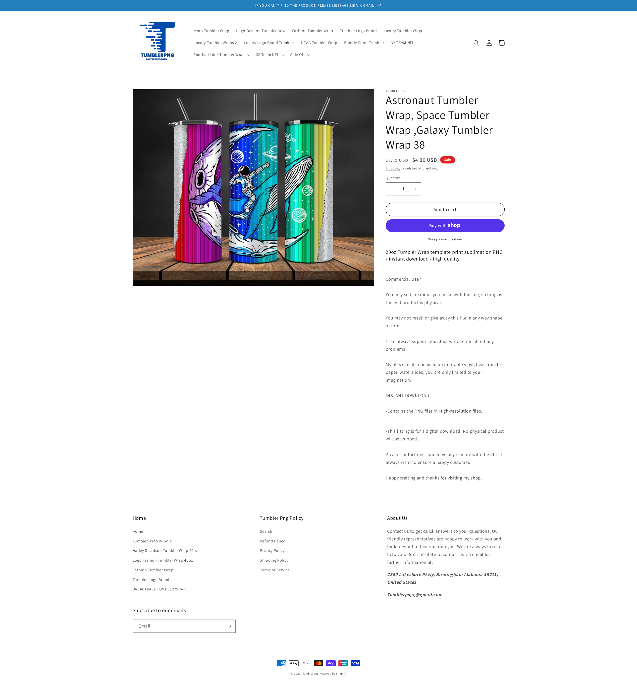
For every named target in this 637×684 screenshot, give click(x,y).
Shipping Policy (274, 560)
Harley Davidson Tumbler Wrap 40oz (165, 550)
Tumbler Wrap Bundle (152, 541)
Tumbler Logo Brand (151, 579)
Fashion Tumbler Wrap (153, 570)
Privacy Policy (272, 550)
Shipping (393, 168)
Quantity (393, 177)
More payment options (445, 239)
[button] (221, 55)
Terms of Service (275, 570)
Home (138, 531)
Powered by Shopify (332, 673)
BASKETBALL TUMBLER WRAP (159, 589)
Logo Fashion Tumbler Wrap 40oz (163, 560)
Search (266, 531)
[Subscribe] (229, 626)
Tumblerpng (311, 673)
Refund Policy (272, 541)
